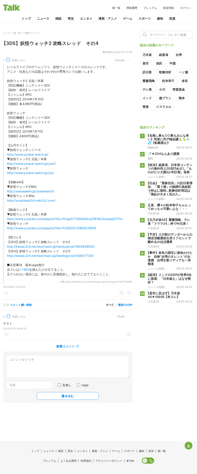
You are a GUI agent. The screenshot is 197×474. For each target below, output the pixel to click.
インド (147, 98)
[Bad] (129, 293)
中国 (172, 63)
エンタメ (86, 18)
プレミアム (150, 7)
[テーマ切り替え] (148, 461)
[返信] (6, 293)
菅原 (146, 107)
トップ (26, 18)
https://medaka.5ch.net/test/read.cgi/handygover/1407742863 (98, 281)
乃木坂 (147, 55)
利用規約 (86, 460)
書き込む (68, 396)
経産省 (163, 55)
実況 (71, 18)
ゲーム (127, 18)
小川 (162, 89)
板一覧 (116, 7)
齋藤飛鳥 (149, 81)
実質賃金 (179, 89)
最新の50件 (125, 304)
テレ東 (147, 89)
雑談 (58, 18)
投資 (172, 18)
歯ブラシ (165, 98)
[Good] (122, 293)
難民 (150, 158)
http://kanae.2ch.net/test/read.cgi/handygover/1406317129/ (50, 256)
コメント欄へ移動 (21, 304)
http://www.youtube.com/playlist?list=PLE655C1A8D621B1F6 (51, 228)
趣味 (160, 18)
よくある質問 (68, 460)
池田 (159, 63)
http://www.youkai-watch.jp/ (27, 154)
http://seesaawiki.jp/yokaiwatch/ (30, 191)
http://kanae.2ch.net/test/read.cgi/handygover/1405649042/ (51, 246)
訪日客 (147, 72)
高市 (146, 63)
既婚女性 (153, 147)
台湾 (179, 55)
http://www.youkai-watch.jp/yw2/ (31, 164)
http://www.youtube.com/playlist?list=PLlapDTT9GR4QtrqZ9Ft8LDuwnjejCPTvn (65, 219)
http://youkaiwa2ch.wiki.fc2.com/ (31, 200)
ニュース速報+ (157, 177)
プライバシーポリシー (108, 460)
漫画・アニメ (107, 18)
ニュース (43, 18)
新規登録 (168, 7)
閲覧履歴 (132, 7)
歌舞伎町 (165, 72)
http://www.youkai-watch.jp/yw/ (30, 173)
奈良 (185, 81)
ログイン (185, 7)
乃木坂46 (153, 213)
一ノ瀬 (183, 72)
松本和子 (168, 81)
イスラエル (163, 107)
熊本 (182, 98)
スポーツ (145, 18)
